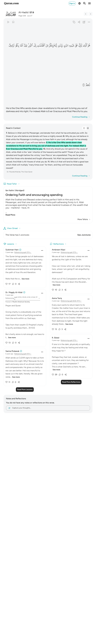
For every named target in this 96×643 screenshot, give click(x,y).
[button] (89, 45)
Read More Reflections (71, 382)
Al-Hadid (23, 12)
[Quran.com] (11, 3)
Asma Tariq (57, 298)
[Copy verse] (74, 22)
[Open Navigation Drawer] (89, 3)
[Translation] (88, 128)
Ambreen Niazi (58, 249)
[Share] (79, 22)
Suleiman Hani (12, 249)
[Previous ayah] (86, 14)
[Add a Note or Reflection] (84, 22)
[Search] (84, 3)
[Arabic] (84, 128)
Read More (10, 215)
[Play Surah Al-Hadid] (8, 22)
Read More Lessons (24, 389)
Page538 (22, 16)
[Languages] (79, 3)
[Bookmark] (13, 22)
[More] (89, 22)
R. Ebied (55, 338)
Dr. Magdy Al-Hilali (14, 292)
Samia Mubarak (12, 351)
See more (25, 279)
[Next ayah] (90, 14)
